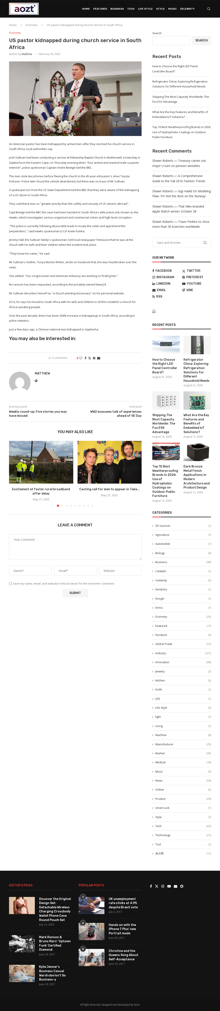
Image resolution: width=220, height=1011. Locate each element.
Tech (130, 8)
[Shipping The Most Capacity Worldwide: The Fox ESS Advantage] (166, 400)
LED (183, 699)
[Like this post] (80, 358)
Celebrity (187, 8)
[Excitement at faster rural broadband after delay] (41, 462)
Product (183, 799)
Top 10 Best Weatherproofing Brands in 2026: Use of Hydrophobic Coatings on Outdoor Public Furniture (181, 132)
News (183, 780)
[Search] (209, 8)
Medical (183, 762)
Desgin (183, 598)
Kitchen (183, 680)
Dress (183, 607)
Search (157, 33)
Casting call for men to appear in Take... (109, 489)
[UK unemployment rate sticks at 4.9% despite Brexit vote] (91, 905)
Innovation (183, 662)
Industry (183, 653)
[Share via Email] (98, 358)
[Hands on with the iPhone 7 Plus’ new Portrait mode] (91, 931)
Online (183, 789)
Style (160, 8)
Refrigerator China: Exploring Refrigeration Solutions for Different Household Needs (196, 370)
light (183, 717)
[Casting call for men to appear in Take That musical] (110, 462)
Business (117, 8)
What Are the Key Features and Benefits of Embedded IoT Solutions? (196, 423)
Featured (100, 8)
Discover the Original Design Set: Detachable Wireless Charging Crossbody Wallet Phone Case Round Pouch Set (55, 909)
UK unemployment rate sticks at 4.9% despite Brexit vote (123, 903)
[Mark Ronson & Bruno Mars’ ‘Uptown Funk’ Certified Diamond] (22, 943)
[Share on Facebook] (85, 358)
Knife (183, 689)
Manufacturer (183, 744)
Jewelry (183, 671)
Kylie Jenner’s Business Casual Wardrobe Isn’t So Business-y (52, 973)
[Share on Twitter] (89, 358)
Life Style (145, 8)
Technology (183, 835)
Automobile (183, 544)
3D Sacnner (183, 526)
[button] (14, 473)
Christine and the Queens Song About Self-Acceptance (123, 955)
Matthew (27, 54)
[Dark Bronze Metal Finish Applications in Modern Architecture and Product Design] (197, 452)
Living (183, 726)
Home (86, 8)
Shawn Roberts (162, 161)
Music (172, 8)
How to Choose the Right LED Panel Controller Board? (164, 366)
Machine (183, 735)
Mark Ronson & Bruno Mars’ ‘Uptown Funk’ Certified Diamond (55, 943)
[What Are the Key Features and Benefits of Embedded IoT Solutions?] (197, 400)
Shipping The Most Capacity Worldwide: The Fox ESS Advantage (163, 423)
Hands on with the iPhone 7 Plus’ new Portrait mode (122, 929)
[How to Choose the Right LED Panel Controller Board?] (166, 345)
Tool (183, 844)
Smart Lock (183, 808)
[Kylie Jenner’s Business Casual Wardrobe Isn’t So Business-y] (22, 973)
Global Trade (183, 644)
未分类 (183, 853)
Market (183, 753)
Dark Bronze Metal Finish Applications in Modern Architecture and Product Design (196, 477)
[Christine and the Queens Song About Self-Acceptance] (91, 957)
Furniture (183, 635)
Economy (32, 25)
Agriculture (183, 535)
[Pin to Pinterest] (94, 358)
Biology (183, 553)
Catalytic (183, 571)
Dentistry (183, 589)
